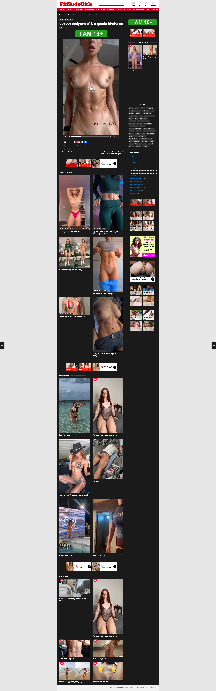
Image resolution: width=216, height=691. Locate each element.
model (140, 123)
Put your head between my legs (106, 435)
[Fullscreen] (117, 137)
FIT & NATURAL (79, 12)
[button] (91, 88)
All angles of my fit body (69, 231)
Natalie (140, 131)
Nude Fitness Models (146, 138)
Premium (138, 144)
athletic (68, 146)
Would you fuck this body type (72, 316)
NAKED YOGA (107, 12)
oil (83, 146)
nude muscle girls (135, 141)
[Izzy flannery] (74, 405)
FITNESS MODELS (70, 12)
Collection (147, 111)
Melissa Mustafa (66, 555)
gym (131, 118)
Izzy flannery (64, 435)
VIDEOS (69, 9)
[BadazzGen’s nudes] (108, 671)
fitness (139, 113)
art (62, 146)
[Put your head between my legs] (108, 405)
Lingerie (132, 123)
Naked (142, 126)
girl (141, 116)
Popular (140, 5)
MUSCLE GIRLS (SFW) (124, 9)
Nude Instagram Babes (137, 187)
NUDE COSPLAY (116, 12)
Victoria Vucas (99, 555)
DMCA (111, 687)
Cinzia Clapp (98, 481)
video (138, 146)
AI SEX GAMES (98, 12)
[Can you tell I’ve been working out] (74, 466)
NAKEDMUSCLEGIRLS (142, 687)
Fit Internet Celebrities (137, 166)
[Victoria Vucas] (108, 526)
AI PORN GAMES (135, 12)
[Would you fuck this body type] (74, 306)
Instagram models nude (138, 172)
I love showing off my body (70, 270)
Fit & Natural (134, 163)
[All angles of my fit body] (74, 202)
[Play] (65, 137)
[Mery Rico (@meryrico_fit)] (74, 671)
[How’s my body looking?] (108, 264)
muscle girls (148, 123)
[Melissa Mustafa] (74, 526)
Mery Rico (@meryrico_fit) (70, 681)
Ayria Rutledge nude (67, 659)
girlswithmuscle (150, 116)
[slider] (90, 136)
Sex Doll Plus (123, 689)
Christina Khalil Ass (135, 111)
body (74, 146)
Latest (133, 5)
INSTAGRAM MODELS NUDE (141, 9)
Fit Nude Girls (147, 113)
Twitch (132, 146)
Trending (153, 5)
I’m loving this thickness (132, 71)
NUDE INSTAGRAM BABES (108, 9)
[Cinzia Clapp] (108, 459)
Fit (153, 111)
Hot (146, 5)
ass (137, 108)
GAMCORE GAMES (89, 12)
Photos (152, 141)
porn (131, 144)
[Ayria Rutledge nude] (74, 648)
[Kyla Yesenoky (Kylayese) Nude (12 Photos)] (74, 588)
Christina (150, 108)
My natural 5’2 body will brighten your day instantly (106, 232)
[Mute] (114, 137)
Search (122, 4)
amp (131, 108)
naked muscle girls (149, 128)
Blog (132, 160)
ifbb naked (144, 118)
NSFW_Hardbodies (150, 131)
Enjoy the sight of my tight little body (106, 355)
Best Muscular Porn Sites (121, 687)
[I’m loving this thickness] (135, 57)
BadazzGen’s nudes (101, 681)
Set (145, 144)
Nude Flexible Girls (136, 184)
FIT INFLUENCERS (156, 9)
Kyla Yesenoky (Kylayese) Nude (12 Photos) (74, 599)
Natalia (132, 131)
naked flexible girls (135, 128)
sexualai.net (153, 687)
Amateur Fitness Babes (137, 157)
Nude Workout (134, 193)
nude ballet (151, 133)
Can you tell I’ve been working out (73, 495)
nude (131, 133)
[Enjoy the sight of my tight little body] (108, 324)
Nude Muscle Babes (137, 190)
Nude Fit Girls (133, 138)
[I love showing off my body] (74, 252)
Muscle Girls (133, 175)
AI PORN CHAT (144, 12)
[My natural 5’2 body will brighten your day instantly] (108, 202)
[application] (91, 88)
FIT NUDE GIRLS (78, 9)
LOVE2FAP (132, 687)
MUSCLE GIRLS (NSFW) (92, 9)
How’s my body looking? (103, 293)
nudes (145, 141)
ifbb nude (133, 121)
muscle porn (133, 126)
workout (146, 146)
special (88, 146)
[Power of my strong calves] (150, 50)
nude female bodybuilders (137, 136)
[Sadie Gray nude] (108, 648)
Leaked (147, 121)
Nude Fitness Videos (66, 228)
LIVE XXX (62, 9)
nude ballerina (141, 133)
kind (79, 146)
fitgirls (132, 113)
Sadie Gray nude (100, 659)
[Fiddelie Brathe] (2, 345)
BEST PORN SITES (113, 689)
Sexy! (151, 144)
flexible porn (133, 116)
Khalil (140, 121)
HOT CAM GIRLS (125, 12)
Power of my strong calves (149, 57)
